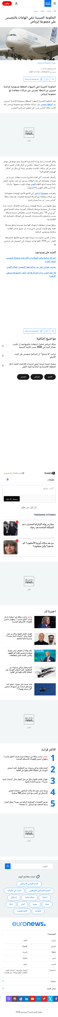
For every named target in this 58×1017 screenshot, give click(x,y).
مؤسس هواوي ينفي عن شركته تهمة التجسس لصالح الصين (31, 267)
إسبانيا (44, 897)
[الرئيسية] (55, 11)
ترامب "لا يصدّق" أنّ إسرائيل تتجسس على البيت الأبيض (35, 356)
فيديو (54, 964)
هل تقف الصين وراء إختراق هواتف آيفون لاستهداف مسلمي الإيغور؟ (31, 274)
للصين (33, 184)
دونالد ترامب (29, 897)
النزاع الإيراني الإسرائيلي (29, 884)
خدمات (53, 981)
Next (54, 952)
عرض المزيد (51, 989)
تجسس (23, 376)
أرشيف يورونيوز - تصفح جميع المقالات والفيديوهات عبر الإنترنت (15, 971)
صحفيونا (52, 970)
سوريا (35, 904)
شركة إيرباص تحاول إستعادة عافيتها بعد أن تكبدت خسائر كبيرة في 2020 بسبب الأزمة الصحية (34, 346)
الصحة (25, 952)
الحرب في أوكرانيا (14, 891)
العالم (42, 11)
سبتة (47, 904)
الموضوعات (51, 934)
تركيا (11, 904)
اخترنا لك (50, 612)
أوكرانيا (38, 911)
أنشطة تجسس (47, 104)
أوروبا (54, 940)
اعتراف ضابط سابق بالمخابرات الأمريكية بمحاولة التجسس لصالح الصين (31, 259)
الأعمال (53, 946)
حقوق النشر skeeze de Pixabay (47, 63)
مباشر (7, 3)
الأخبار (49, 11)
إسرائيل (14, 897)
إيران (23, 904)
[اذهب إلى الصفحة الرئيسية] (47, 3)
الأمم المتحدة (22, 911)
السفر (54, 958)
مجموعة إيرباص (41, 193)
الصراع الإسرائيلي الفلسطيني (40, 891)
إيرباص (37, 376)
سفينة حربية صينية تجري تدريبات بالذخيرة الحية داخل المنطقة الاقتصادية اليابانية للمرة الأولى (32, 365)
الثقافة (25, 958)
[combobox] (29, 866)
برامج (25, 964)
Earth (25, 946)
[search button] (8, 866)
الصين (36, 11)
